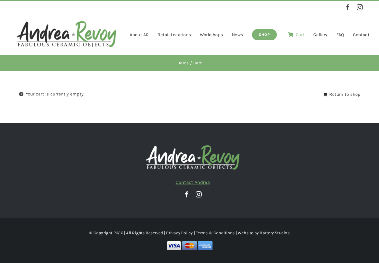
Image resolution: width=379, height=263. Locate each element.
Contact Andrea (193, 182)
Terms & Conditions (215, 232)
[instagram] (360, 7)
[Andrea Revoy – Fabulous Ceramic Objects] (66, 22)
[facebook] (348, 7)
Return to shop (344, 94)
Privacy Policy (179, 232)
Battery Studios (274, 232)
